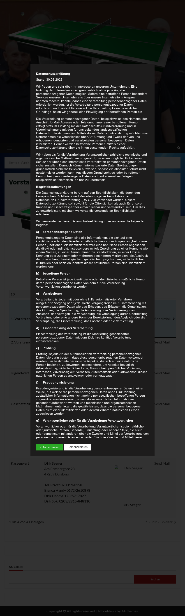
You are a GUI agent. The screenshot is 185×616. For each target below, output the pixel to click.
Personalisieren (77, 447)
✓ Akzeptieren (49, 447)
